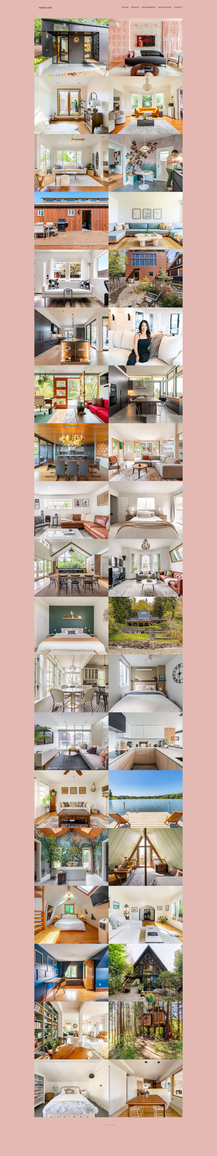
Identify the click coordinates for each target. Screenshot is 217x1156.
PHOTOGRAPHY (149, 7)
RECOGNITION (164, 7)
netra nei (45, 7)
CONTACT (178, 7)
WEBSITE (135, 7)
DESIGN (125, 7)
